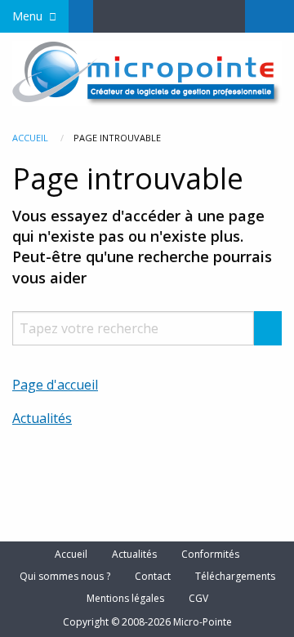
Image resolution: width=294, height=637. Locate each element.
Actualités (42, 418)
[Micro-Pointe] (147, 72)
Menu (27, 16)
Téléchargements (235, 576)
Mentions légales (125, 599)
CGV (198, 599)
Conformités (210, 554)
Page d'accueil (55, 385)
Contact (153, 576)
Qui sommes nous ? (65, 576)
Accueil (30, 137)
